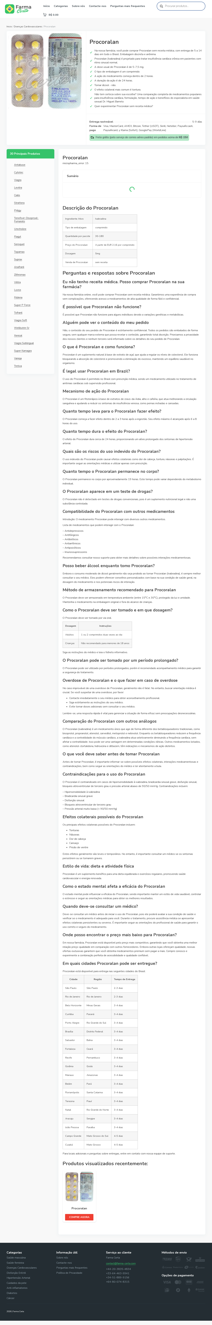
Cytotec (18, 172)
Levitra (18, 187)
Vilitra (17, 282)
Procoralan (79, 1208)
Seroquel (19, 244)
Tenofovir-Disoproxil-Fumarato (26, 219)
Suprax (18, 259)
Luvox (17, 290)
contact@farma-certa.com (121, 1263)
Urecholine (20, 229)
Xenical (18, 335)
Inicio (9, 26)
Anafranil (19, 267)
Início (46, 6)
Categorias (61, 6)
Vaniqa (18, 358)
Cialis (17, 195)
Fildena (18, 297)
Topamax (19, 252)
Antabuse (19, 165)
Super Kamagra (23, 351)
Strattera (19, 203)
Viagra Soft (20, 320)
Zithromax (20, 274)
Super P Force (22, 305)
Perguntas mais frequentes (127, 6)
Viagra (17, 180)
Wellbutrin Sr (21, 328)
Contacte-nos (97, 6)
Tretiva (18, 366)
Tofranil (18, 312)
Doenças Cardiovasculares (28, 26)
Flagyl (17, 236)
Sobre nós (78, 6)
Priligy (17, 210)
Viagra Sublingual (24, 343)
